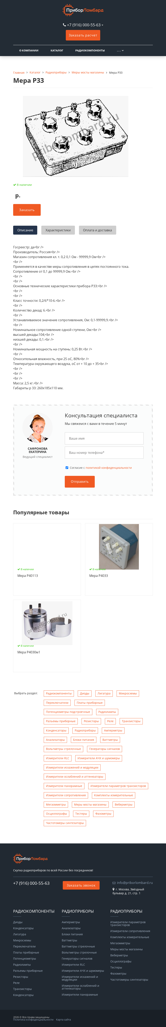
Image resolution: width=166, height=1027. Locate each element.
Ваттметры (110, 740)
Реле (110, 721)
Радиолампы (107, 712)
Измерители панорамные (64, 786)
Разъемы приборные (61, 721)
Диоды (84, 693)
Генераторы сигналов (104, 749)
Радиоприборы (85, 730)
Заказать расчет (83, 35)
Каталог (57, 50)
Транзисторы (131, 721)
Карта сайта (63, 1019)
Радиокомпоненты (90, 50)
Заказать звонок (81, 885)
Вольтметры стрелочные (63, 749)
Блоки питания (83, 740)
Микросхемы (128, 693)
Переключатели (57, 703)
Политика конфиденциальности (33, 1019)
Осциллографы (56, 813)
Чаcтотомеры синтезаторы (65, 823)
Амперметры (113, 730)
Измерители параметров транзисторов (118, 786)
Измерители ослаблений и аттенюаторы (74, 776)
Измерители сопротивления (66, 795)
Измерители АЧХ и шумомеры (99, 758)
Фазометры (103, 813)
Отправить (80, 481)
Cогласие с (101, 467)
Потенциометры (24, 958)
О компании (28, 50)
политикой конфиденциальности (109, 468)
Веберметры (123, 804)
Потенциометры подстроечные (68, 712)
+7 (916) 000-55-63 (84, 25)
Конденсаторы (56, 730)
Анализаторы (55, 740)
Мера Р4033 (98, 576)
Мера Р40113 (27, 576)
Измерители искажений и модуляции (72, 767)
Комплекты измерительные (113, 795)
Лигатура (104, 693)
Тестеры (81, 813)
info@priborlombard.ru (135, 882)
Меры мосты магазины (90, 804)
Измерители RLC (57, 758)
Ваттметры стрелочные (78, 946)
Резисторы (91, 721)
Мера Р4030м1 (28, 652)
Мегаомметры (56, 804)
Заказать (27, 210)
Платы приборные (90, 703)
